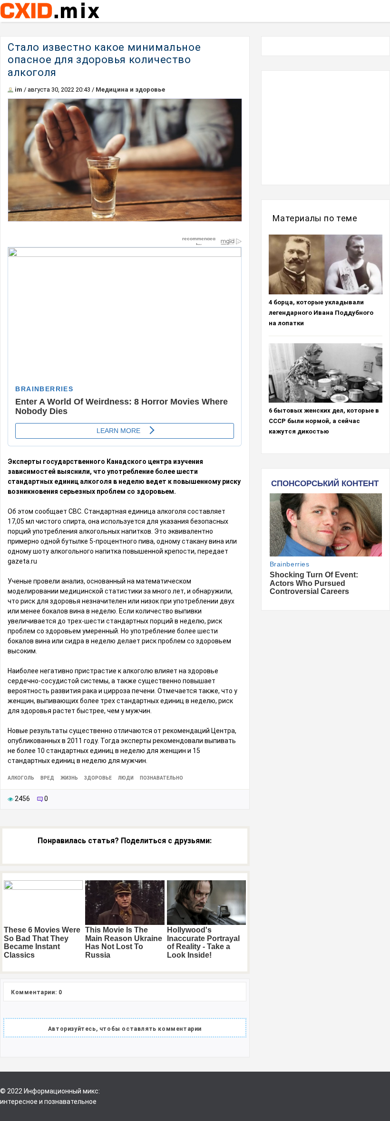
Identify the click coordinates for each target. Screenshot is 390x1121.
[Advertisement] (325, 127)
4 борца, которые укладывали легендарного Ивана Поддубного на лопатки (321, 313)
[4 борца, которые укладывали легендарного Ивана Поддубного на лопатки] (325, 264)
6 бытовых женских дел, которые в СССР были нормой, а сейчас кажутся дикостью (324, 421)
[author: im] (10, 89)
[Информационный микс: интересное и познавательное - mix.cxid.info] (49, 19)
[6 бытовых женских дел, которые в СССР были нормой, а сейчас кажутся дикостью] (325, 373)
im (18, 89)
